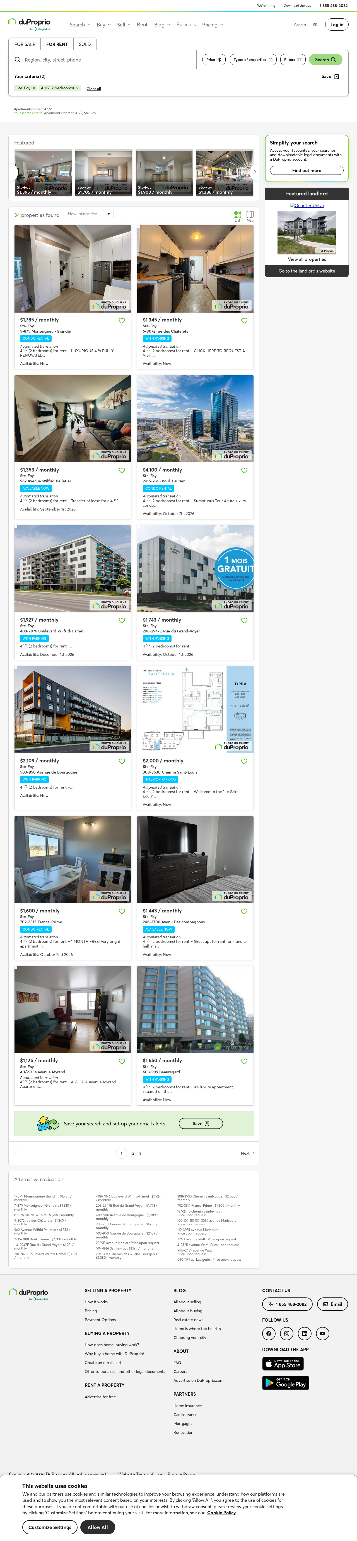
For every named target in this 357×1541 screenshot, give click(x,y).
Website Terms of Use (140, 1474)
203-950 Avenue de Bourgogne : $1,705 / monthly (127, 1226)
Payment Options (100, 1319)
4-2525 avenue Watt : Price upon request (208, 1245)
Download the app (297, 5)
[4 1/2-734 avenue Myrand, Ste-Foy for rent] (73, 1009)
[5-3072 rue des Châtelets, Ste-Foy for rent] (195, 268)
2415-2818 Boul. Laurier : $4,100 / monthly (45, 1239)
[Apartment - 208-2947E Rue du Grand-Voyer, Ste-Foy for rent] (195, 568)
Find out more (306, 170)
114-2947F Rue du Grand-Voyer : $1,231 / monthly (44, 1246)
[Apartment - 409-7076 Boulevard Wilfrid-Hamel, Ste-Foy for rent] (73, 568)
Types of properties (250, 59)
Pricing (91, 1310)
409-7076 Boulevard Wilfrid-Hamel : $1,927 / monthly (128, 1198)
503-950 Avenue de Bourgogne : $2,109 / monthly (127, 1235)
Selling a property (108, 1290)
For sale (25, 44)
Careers (180, 1371)
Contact (300, 25)
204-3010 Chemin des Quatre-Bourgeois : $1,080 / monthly (127, 1256)
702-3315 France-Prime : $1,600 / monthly (208, 1205)
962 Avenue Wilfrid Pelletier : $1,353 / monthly (42, 1231)
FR (315, 25)
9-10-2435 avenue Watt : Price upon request (195, 1252)
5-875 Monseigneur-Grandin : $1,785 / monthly (43, 1198)
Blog (179, 1290)
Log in (337, 24)
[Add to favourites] (122, 321)
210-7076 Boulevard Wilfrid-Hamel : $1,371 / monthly (45, 1256)
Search (322, 59)
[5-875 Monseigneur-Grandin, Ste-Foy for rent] (73, 268)
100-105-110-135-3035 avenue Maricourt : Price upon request (207, 1222)
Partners (184, 1394)
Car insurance (185, 1414)
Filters (289, 59)
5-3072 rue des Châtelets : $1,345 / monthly (40, 1222)
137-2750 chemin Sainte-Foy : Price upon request (199, 1213)
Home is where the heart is (197, 1328)
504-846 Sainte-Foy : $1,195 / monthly (124, 1248)
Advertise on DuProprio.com (198, 1380)
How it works (96, 1301)
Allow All (98, 1527)
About (181, 1351)
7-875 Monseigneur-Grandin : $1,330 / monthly (42, 1207)
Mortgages (182, 1423)
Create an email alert (103, 1362)
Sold (85, 44)
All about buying (187, 1310)
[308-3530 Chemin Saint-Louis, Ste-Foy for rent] (195, 709)
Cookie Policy (221, 1512)
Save (197, 1123)
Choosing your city (189, 1337)
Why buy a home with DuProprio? (114, 1353)
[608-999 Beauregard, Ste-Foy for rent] (195, 1009)
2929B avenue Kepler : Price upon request (127, 1243)
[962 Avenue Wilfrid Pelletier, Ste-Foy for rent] (73, 418)
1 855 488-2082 (334, 5)
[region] (178, 1508)
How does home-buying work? (112, 1344)
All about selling (187, 1301)
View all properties (307, 259)
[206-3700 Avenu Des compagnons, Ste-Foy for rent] (195, 859)
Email (336, 1304)
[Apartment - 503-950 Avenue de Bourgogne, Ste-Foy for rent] (73, 709)
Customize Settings (49, 1527)
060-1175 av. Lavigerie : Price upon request (209, 1259)
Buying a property (107, 1333)
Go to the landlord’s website (307, 271)
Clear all (93, 88)
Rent (142, 24)
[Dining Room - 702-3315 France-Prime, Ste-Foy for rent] (73, 859)
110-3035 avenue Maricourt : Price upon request (198, 1231)
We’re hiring (266, 5)
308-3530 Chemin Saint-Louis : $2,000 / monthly (207, 1198)
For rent (57, 44)
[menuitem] (127, 1306)
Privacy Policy (181, 1474)
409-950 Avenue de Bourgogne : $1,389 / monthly (127, 1217)
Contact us (276, 1290)
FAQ (177, 1362)
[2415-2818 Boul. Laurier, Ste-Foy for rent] (195, 418)
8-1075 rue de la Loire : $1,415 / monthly (44, 1215)
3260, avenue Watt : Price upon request (206, 1239)
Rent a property (104, 1385)
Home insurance (187, 1405)
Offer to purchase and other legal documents (125, 1371)
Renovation (183, 1432)
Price (210, 59)
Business (186, 24)
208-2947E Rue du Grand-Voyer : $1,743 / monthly (126, 1207)
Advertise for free (100, 1396)
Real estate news (188, 1319)
